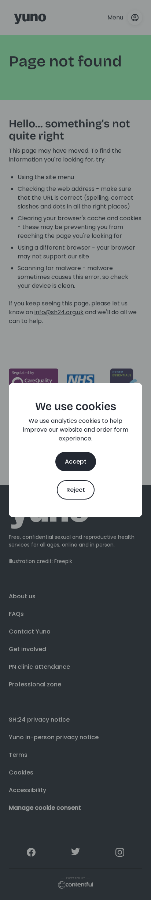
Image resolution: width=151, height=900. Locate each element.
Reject (75, 490)
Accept (75, 461)
